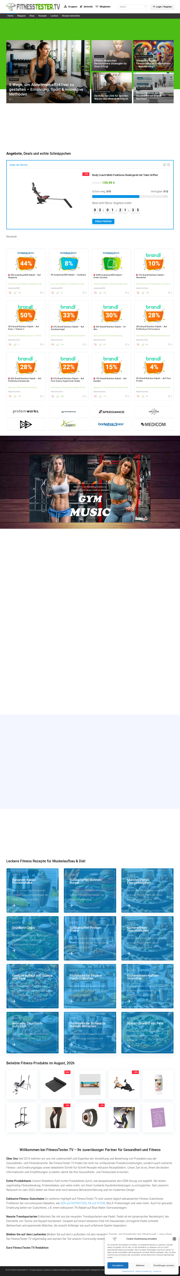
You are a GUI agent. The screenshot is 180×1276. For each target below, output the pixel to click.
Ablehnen (140, 1265)
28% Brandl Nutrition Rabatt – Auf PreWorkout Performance (151, 327)
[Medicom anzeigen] (154, 424)
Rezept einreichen (71, 15)
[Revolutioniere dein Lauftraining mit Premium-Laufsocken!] (147, 637)
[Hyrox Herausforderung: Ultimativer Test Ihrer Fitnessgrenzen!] (147, 690)
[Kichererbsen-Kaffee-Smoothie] (147, 986)
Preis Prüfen (103, 221)
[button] (174, 1238)
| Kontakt (86, 1270)
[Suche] (145, 6)
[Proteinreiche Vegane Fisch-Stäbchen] (90, 986)
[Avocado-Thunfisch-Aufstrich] (32, 1032)
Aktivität (88, 6)
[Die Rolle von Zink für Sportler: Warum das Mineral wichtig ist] (32, 637)
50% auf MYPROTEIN (74, 1203)
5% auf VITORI (96, 1203)
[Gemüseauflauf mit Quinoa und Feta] (32, 986)
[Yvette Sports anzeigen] (26, 424)
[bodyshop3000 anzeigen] (111, 424)
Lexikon (54, 15)
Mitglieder (105, 6)
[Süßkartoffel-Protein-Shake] (90, 938)
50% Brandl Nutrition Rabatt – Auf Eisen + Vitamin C (23, 327)
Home (10, 15)
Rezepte (42, 15)
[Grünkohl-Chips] (32, 938)
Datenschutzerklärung (143, 1271)
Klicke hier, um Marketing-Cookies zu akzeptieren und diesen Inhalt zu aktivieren (90, 488)
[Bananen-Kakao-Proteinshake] (32, 890)
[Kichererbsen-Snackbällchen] (147, 938)
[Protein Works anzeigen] (26, 411)
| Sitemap (104, 1270)
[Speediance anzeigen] (111, 411)
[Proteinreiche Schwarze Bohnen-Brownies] (90, 1032)
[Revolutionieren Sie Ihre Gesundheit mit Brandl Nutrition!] (90, 637)
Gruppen (72, 6)
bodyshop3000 (14, 288)
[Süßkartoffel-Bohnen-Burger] (90, 890)
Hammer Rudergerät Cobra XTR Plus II (114, 175)
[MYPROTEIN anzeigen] (68, 411)
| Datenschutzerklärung (60, 1270)
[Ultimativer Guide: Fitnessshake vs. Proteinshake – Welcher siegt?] (147, 586)
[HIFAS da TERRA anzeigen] (154, 411)
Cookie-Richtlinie (128, 1271)
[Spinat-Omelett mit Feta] (147, 1032)
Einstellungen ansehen (164, 1265)
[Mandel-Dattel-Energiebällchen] (147, 890)
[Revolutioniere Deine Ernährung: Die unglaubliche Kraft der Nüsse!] (32, 690)
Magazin (21, 15)
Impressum (157, 1271)
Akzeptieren (117, 1265)
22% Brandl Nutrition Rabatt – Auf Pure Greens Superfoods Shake (67, 379)
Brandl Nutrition (142, 288)
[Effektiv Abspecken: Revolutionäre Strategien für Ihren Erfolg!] (90, 586)
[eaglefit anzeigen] (68, 424)
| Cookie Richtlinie (76, 1270)
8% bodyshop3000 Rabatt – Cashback (68, 275)
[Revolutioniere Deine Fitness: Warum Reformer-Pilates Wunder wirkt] (90, 690)
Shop (31, 15)
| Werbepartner (95, 1270)
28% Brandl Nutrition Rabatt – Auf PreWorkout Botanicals (24, 379)
